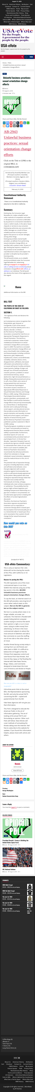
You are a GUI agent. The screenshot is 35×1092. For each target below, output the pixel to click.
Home (18, 9)
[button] (3, 57)
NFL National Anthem (9, 869)
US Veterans (8, 17)
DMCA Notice (10, 9)
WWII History (22, 24)
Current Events (25, 6)
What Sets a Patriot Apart (12, 22)
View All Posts (17, 770)
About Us (5, 4)
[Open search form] (22, 57)
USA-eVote (9, 45)
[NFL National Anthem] (17, 857)
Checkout (8, 6)
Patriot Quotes (10, 11)
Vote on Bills (7, 20)
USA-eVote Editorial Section (22, 17)
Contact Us (15, 6)
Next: (10, 795)
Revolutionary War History (15, 13)
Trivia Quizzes (25, 15)
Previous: (8, 789)
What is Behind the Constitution (22, 20)
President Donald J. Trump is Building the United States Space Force (15, 841)
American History (14, 4)
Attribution (25, 4)
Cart (31, 4)
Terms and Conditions (12, 15)
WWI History (13, 24)
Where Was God (26, 22)
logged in (14, 807)
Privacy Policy (25, 11)
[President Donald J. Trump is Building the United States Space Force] (17, 828)
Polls (17, 11)
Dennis (6, 88)
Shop (26, 13)
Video (31, 57)
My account (25, 9)
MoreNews (28, 1087)
